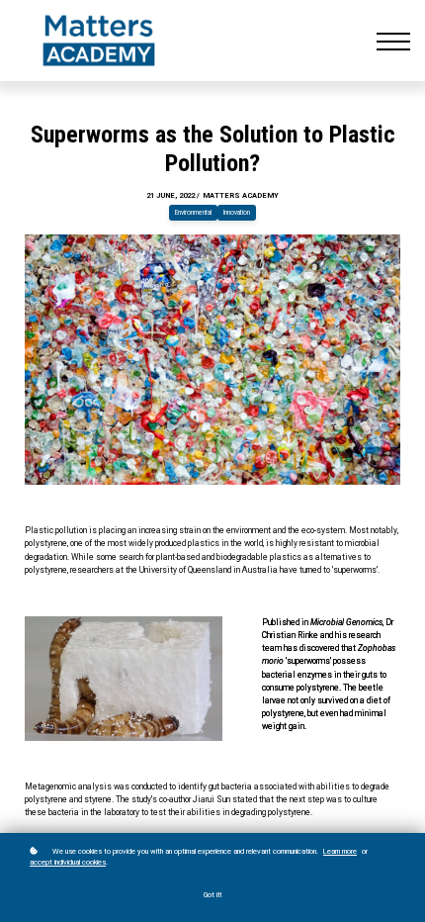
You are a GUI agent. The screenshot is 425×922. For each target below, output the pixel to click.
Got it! (212, 895)
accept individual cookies (68, 862)
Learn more (340, 851)
